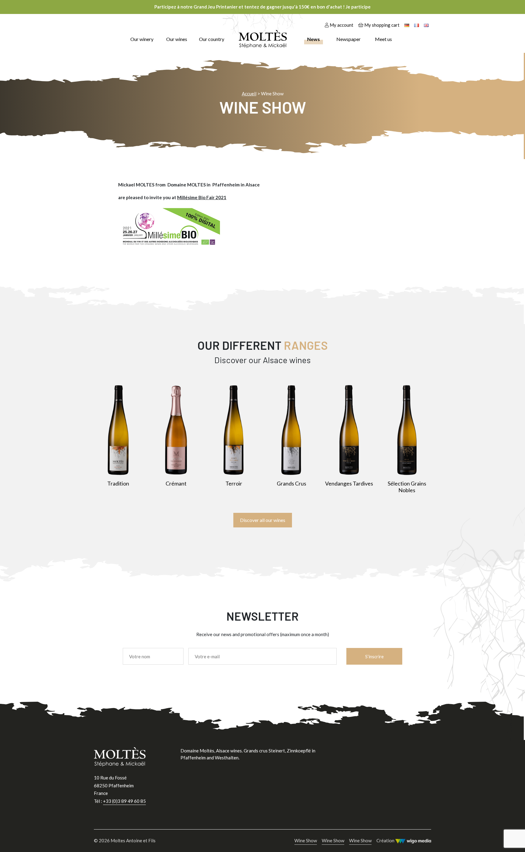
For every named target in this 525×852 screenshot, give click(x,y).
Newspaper (348, 39)
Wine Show (305, 840)
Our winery (141, 39)
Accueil (249, 93)
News (313, 39)
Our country (211, 39)
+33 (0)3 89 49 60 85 (124, 801)
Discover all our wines (262, 520)
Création (385, 840)
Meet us (383, 39)
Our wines (176, 39)
